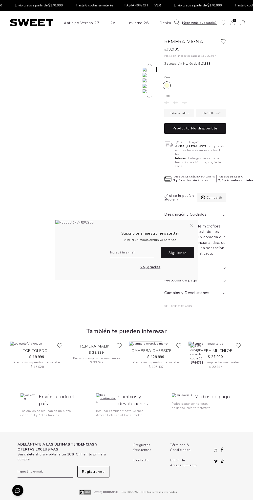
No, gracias (150, 266)
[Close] (244, 8)
